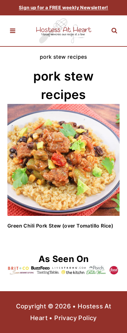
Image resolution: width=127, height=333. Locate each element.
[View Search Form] (114, 31)
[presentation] (63, 160)
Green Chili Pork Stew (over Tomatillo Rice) (60, 226)
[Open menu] (12, 31)
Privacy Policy (75, 318)
